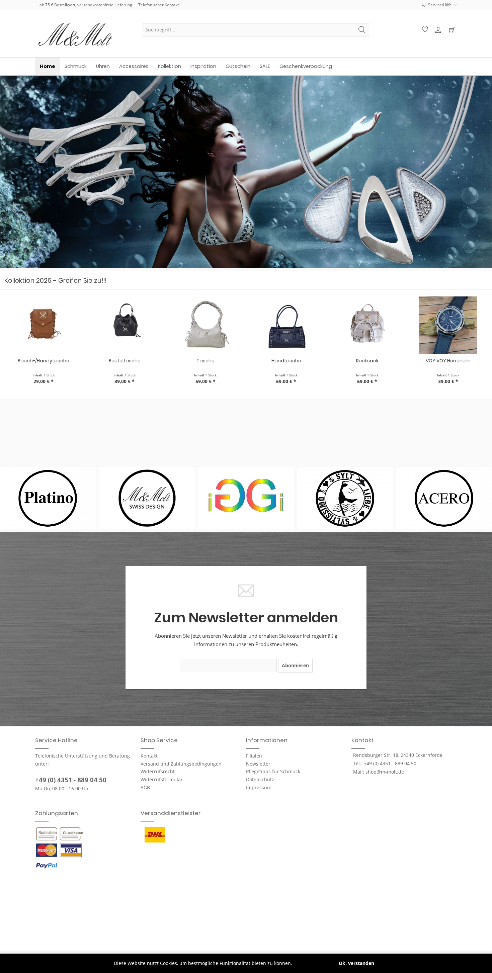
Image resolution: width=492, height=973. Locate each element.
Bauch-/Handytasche (43, 360)
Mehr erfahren (310, 963)
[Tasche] (205, 325)
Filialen (254, 756)
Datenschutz (260, 779)
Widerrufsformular (162, 779)
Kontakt (149, 756)
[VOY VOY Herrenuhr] (448, 325)
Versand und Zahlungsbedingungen (181, 764)
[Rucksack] (367, 325)
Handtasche (286, 360)
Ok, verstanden (356, 963)
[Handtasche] (286, 325)
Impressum (258, 787)
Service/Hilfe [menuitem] (440, 5)
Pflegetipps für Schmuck (273, 771)
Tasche (205, 360)
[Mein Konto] (437, 29)
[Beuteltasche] (124, 325)
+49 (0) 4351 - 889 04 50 (70, 780)
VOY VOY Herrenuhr (448, 360)
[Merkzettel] (424, 29)
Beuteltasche (125, 360)
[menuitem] (255, 29)
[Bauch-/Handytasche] (44, 325)
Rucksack (367, 360)
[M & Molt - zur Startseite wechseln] (85, 34)
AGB (145, 787)
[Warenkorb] (451, 29)
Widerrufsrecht (158, 771)
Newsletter (258, 764)
